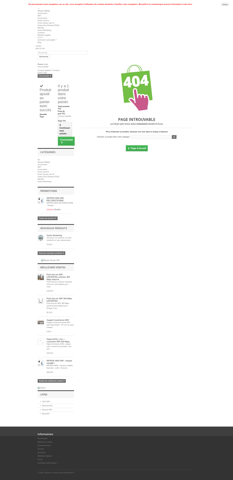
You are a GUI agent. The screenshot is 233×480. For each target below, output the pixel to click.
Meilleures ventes (52, 267)
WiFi (39, 16)
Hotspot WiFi (47, 410)
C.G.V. (40, 37)
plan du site (40, 48)
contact (38, 46)
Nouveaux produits (53, 228)
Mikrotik (41, 28)
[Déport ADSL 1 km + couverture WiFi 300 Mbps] (41, 341)
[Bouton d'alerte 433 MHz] (41, 238)
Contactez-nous (44, 445)
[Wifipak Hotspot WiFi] (50, 260)
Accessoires (42, 13)
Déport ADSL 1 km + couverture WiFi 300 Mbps (58, 340)
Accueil (41, 449)
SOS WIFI (46, 402)
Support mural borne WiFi (58, 320)
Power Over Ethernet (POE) (48, 25)
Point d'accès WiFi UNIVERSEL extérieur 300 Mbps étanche (58, 277)
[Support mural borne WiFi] (41, 322)
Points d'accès (43, 21)
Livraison (41, 33)
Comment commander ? (47, 40)
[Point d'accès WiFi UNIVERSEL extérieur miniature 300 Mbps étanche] (41, 277)
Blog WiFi (46, 414)
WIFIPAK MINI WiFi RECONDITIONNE (55, 199)
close (224, 4)
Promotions (48, 190)
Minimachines (47, 406)
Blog (39, 42)
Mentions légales (44, 35)
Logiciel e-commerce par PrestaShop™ (59, 473)
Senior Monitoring (44, 30)
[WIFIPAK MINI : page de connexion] (41, 363)
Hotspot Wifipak (44, 11)
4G (39, 160)
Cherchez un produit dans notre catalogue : (114, 137)
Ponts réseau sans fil (46, 23)
